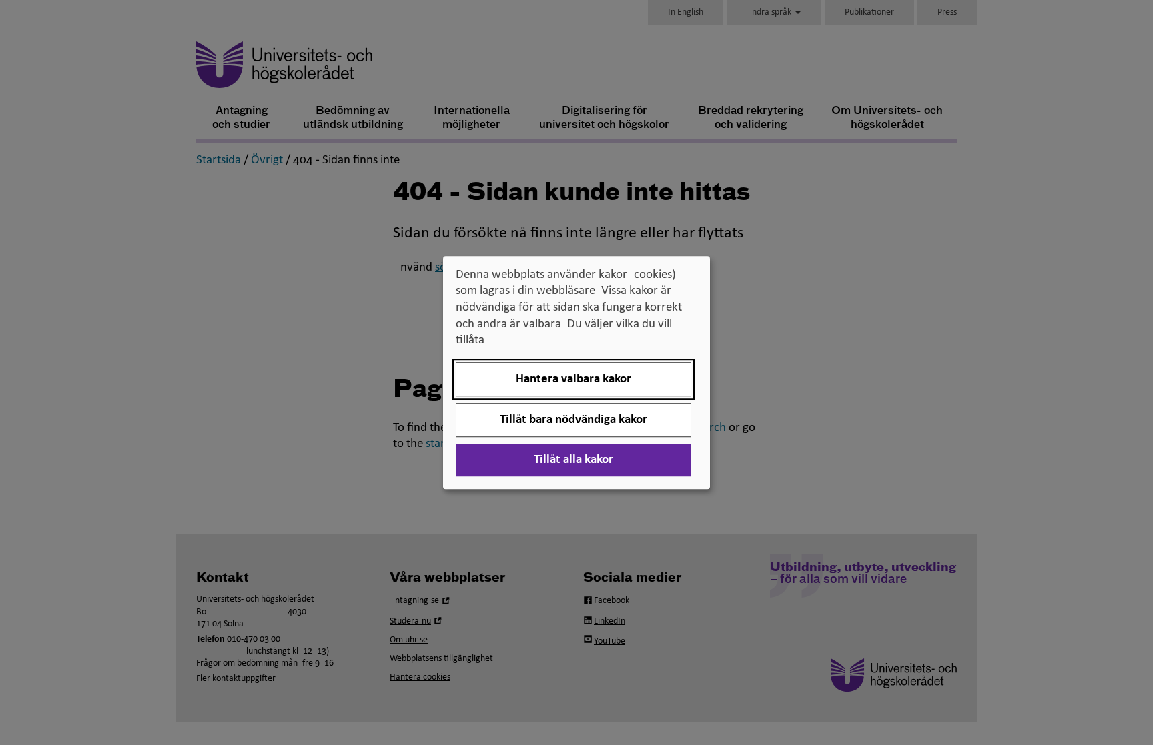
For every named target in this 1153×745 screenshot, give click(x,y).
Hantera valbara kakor (573, 379)
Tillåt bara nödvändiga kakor (573, 420)
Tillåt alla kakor (573, 460)
